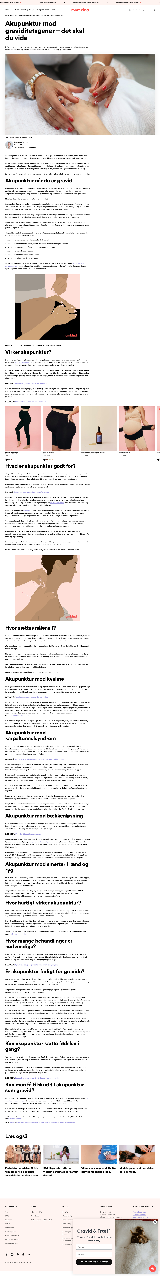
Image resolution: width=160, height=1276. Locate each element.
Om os (7, 1212)
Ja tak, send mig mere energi (94, 1262)
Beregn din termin (43, 10)
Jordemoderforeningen (23, 1122)
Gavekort (35, 1216)
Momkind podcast (69, 1224)
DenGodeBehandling (14, 1118)
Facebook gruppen (69, 1228)
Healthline (12, 1122)
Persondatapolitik (12, 1239)
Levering (8, 1220)
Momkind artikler (11, 15)
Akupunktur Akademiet (39, 1122)
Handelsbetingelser (13, 1235)
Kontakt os (9, 1228)
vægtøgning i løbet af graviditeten (43, 842)
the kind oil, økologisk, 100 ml (93, 452)
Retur (7, 1224)
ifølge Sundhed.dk (19, 934)
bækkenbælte (124, 452)
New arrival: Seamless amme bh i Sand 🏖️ (105, 2)
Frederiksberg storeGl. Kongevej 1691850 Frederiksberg (140, 1214)
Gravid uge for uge (27, 10)
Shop (7, 10)
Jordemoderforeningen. (20, 715)
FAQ (7, 1216)
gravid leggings (11, 452)
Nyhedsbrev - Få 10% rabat (41, 1220)
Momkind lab (67, 1220)
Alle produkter (37, 1212)
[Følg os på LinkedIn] (28, 1254)
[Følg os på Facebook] (6, 1254)
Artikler (16, 10)
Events (53, 10)
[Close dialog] (155, 1222)
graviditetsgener (22, 362)
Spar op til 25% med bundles (24, 2)
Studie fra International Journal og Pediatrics (60, 1122)
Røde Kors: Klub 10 (69, 1245)
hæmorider (27, 510)
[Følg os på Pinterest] (17, 1254)
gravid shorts (48, 452)
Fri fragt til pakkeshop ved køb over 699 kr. (62, 2)
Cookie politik (10, 1232)
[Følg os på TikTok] (23, 1254)
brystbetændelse (57, 503)
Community (67, 1216)
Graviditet (22, 15)
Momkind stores (11, 1243)
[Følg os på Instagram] (12, 1254)
